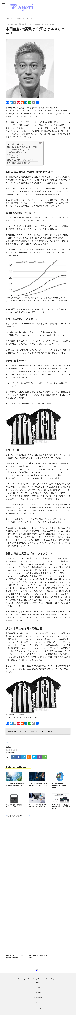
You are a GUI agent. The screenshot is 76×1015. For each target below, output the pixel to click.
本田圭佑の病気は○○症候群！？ (19, 152)
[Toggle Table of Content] (39, 143)
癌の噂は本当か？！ (14, 155)
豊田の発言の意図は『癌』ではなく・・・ (22, 160)
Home (7, 18)
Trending (38, 1008)
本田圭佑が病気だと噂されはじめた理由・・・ (24, 147)
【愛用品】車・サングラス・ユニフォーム (30, 24)
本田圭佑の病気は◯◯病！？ (19, 150)
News (38, 1003)
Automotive (38, 993)
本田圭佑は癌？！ (15, 157)
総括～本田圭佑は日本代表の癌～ (19, 163)
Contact (38, 987)
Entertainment (38, 998)
